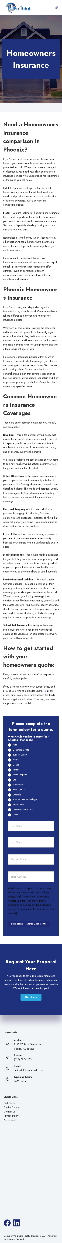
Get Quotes (10, 1103)
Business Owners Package (25, 799)
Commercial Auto (21, 750)
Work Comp (18, 804)
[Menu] (56, 7)
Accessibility (10, 1120)
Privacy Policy (11, 1116)
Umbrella (17, 794)
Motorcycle (18, 784)
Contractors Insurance (23, 809)
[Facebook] (7, 1222)
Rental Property (20, 774)
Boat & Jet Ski (19, 789)
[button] (31, 997)
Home (15, 759)
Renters (16, 769)
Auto (15, 744)
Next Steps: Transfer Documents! (28, 923)
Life (14, 779)
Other (15, 814)
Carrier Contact (12, 1107)
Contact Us (9, 1111)
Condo (16, 764)
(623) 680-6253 (23, 1059)
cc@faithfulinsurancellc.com (28, 1070)
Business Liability (20, 754)
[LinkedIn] (16, 1222)
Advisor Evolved (15, 1239)
